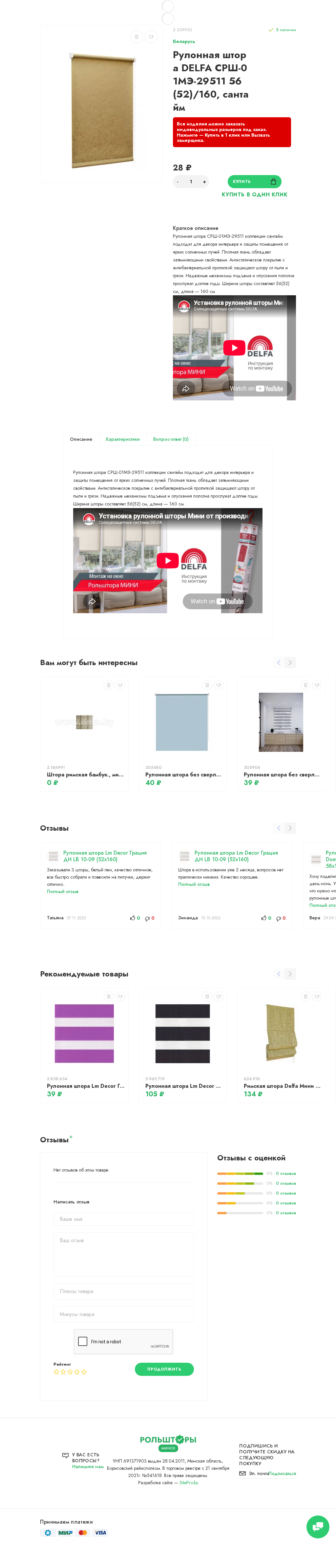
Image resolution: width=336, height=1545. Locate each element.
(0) (185, 439)
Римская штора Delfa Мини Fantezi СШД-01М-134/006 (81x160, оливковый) (283, 1086)
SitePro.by (188, 1482)
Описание (81, 439)
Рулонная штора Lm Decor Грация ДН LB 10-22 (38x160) (86, 1086)
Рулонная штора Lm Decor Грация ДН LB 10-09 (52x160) (105, 856)
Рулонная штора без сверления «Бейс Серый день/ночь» (283, 774)
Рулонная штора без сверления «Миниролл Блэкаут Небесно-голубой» (184, 774)
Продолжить (164, 1369)
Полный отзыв (62, 891)
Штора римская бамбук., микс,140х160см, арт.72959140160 (86, 774)
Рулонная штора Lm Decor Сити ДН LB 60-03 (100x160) (184, 1086)
